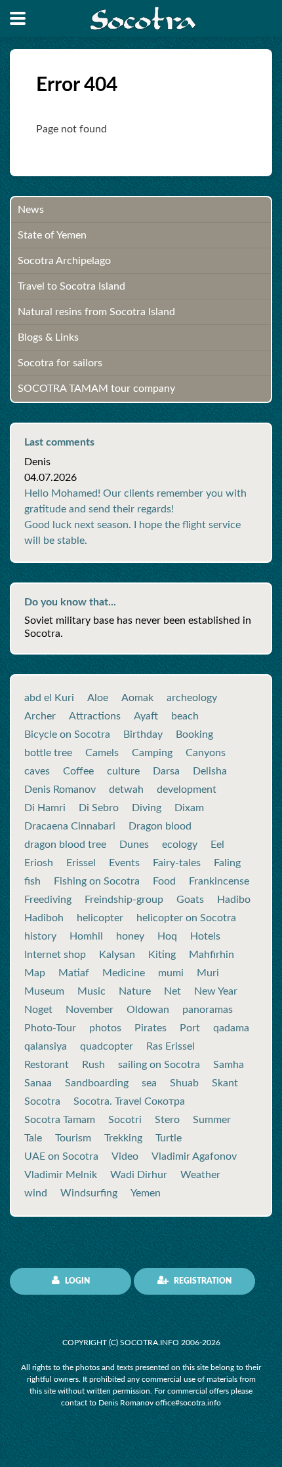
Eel (217, 844)
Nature (135, 991)
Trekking (123, 1138)
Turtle (168, 1138)
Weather (200, 1175)
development (186, 789)
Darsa (166, 771)
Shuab (184, 1083)
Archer (40, 716)
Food (164, 881)
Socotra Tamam (59, 1120)
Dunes (134, 844)
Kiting (162, 954)
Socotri (125, 1120)
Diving (146, 808)
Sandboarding (97, 1083)
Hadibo (234, 899)
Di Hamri (45, 808)
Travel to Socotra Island (71, 286)
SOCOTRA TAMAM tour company (96, 388)
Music (91, 991)
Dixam (189, 808)
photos (105, 1028)
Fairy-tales (177, 863)
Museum (44, 991)
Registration (202, 1281)
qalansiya (45, 1046)
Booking (194, 734)
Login (76, 1281)
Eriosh (38, 863)
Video (124, 1156)
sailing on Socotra (159, 1064)
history (40, 936)
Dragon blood (160, 826)
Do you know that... (70, 602)
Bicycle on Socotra (67, 734)
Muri (208, 973)
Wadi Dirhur (138, 1175)
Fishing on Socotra (97, 881)
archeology (192, 698)
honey (130, 936)
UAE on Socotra (61, 1156)
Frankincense (219, 881)
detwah (126, 789)
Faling (227, 863)
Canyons (206, 753)
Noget (38, 1009)
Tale (33, 1138)
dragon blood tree (65, 844)
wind (35, 1193)
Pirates (150, 1028)
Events (124, 863)
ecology (179, 844)
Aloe (97, 698)
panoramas (207, 1009)
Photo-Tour (50, 1028)
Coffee (78, 771)
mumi (171, 973)
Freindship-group (124, 899)
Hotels (205, 936)
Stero (167, 1120)
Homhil (86, 936)
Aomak (137, 698)
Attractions (95, 716)
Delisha (210, 771)
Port (190, 1028)
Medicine (123, 973)
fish (32, 881)
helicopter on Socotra (186, 918)
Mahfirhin (211, 954)
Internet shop (55, 954)
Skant (225, 1083)
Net (172, 991)
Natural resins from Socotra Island (96, 312)
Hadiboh (44, 918)
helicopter (100, 918)
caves (37, 771)
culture (123, 771)
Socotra (42, 1101)
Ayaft (146, 716)
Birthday (143, 734)
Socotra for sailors (60, 363)
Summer (212, 1120)
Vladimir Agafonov (194, 1156)
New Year (215, 991)
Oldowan (148, 1009)
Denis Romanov (60, 789)
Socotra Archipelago (64, 261)
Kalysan (117, 954)
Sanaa (38, 1083)
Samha (228, 1064)
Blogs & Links (48, 337)
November (89, 1009)
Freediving (47, 899)
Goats (190, 899)
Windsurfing (88, 1193)
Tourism (73, 1138)
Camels (102, 753)
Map (34, 973)
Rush (93, 1064)
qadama (231, 1028)
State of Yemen (52, 235)
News (31, 209)
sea (149, 1083)
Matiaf (73, 973)
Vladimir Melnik (60, 1175)
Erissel (81, 863)
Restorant (46, 1064)
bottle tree (48, 753)
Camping (152, 753)
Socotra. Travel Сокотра (129, 1101)
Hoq (167, 936)
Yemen (146, 1193)
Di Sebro (99, 808)
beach (185, 716)
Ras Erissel (170, 1046)
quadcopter (106, 1046)
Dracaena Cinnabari (69, 826)
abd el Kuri (49, 698)
